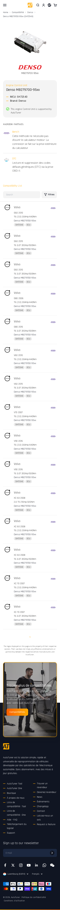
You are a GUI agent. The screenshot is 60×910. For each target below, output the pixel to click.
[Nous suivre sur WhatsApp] (44, 865)
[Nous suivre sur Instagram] (21, 865)
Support (11, 833)
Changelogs (43, 806)
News (39, 797)
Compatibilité (18, 12)
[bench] (53, 208)
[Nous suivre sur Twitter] (13, 865)
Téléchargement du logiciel (16, 826)
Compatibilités (17, 712)
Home (5, 12)
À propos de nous (16, 798)
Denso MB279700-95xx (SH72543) (18, 16)
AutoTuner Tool (14, 783)
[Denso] (30, 67)
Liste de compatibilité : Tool (16, 804)
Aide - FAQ (12, 819)
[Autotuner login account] (49, 5)
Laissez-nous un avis (45, 817)
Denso (30, 12)
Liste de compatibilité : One (16, 813)
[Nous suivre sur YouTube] (29, 865)
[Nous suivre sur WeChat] (52, 865)
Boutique (11, 793)
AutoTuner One (14, 788)
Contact (41, 811)
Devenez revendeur (46, 792)
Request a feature (46, 824)
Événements (43, 801)
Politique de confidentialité (34, 897)
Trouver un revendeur (42, 785)
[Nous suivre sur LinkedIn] (36, 865)
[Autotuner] (6, 746)
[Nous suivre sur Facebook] (5, 865)
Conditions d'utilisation (14, 900)
